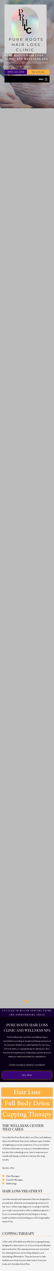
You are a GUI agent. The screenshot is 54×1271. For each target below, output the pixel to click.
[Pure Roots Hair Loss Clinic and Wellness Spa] (25, 28)
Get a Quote (38, 72)
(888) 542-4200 (15, 72)
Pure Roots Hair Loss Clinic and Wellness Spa (26, 57)
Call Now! (27, 1075)
